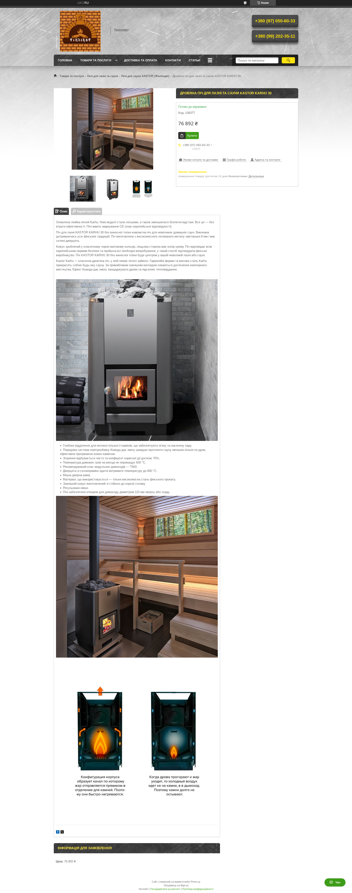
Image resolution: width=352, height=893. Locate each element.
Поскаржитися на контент (165, 889)
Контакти (173, 60)
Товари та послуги (95, 60)
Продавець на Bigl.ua (176, 885)
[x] (62, 832)
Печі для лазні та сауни (102, 76)
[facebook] (57, 832)
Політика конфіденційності (197, 889)
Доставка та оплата (140, 60)
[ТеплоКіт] (80, 30)
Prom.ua (195, 881)
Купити (192, 135)
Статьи (194, 60)
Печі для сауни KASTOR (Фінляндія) (145, 76)
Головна (65, 60)
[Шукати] (288, 60)
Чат (338, 882)
